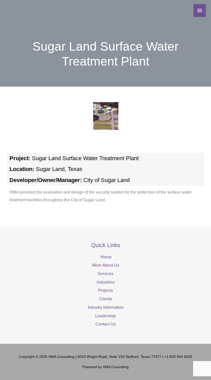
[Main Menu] (200, 10)
